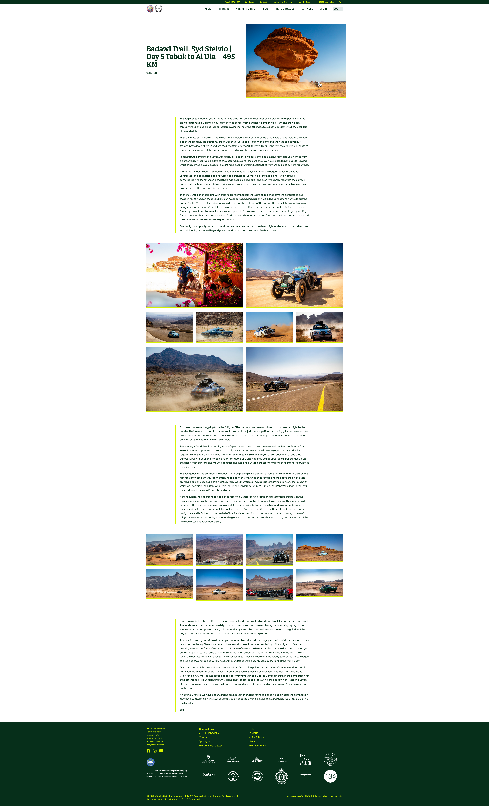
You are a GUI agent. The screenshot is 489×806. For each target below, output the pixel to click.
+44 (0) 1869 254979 (158, 741)
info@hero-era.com (155, 745)
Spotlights (249, 2)
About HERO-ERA (232, 2)
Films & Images (285, 8)
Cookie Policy (337, 796)
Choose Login (207, 729)
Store (324, 8)
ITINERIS (224, 8)
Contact (263, 2)
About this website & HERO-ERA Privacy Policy (307, 796)
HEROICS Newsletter (325, 2)
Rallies (208, 8)
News (265, 8)
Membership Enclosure (282, 2)
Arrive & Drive (245, 8)
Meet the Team (304, 2)
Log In (337, 8)
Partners (307, 8)
